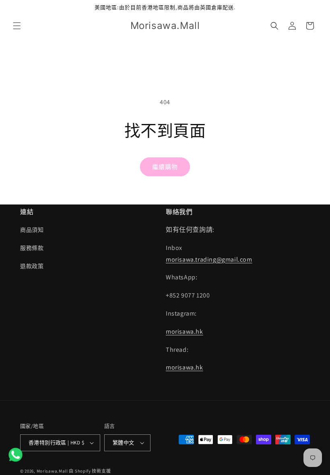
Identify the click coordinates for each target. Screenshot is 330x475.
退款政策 (31, 266)
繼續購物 (165, 167)
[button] (17, 26)
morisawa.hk (184, 331)
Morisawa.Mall (52, 471)
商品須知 (31, 229)
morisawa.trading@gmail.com (209, 259)
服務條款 (31, 248)
